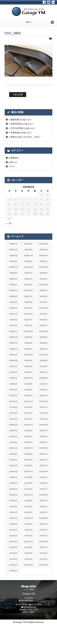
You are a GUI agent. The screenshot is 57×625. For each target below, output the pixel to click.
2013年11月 (28, 495)
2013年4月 (43, 506)
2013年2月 (28, 512)
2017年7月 (43, 407)
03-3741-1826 (23, 604)
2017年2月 (28, 419)
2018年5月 (28, 390)
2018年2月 (28, 395)
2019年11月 (43, 355)
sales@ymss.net (29, 607)
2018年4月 (43, 390)
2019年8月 (43, 360)
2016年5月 (28, 436)
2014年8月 (28, 477)
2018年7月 (43, 384)
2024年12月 (28, 255)
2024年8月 (13, 261)
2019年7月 (13, 366)
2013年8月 (28, 500)
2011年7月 (43, 547)
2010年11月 (28, 565)
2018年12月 (28, 378)
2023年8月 (13, 273)
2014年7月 (43, 477)
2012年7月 (43, 524)
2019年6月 (28, 366)
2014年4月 (43, 483)
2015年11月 (28, 448)
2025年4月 (43, 250)
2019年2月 (43, 372)
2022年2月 (13, 308)
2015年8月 (28, 454)
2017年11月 (28, 401)
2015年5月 (28, 460)
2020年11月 (43, 331)
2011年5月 (28, 553)
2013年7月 (43, 500)
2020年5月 (43, 343)
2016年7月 (43, 430)
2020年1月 (13, 355)
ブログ (12, 166)
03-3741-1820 (36, 604)
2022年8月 (13, 296)
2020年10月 (13, 337)
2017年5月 (28, 413)
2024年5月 (28, 261)
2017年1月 (43, 419)
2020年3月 (28, 349)
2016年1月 (43, 442)
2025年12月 (43, 244)
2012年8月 (28, 524)
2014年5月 (28, 483)
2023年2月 (13, 285)
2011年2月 (28, 559)
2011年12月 (13, 541)
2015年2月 (28, 465)
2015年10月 (43, 448)
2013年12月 (13, 495)
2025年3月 (13, 255)
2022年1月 (28, 308)
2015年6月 (13, 460)
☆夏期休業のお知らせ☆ (20, 119)
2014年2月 (28, 489)
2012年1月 (43, 536)
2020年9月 (28, 337)
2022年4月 (28, 302)
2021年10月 (28, 314)
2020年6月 (28, 343)
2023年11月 (28, 267)
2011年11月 (28, 541)
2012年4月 (43, 530)
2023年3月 (43, 279)
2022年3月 (43, 302)
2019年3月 (28, 372)
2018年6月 (13, 390)
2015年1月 (43, 465)
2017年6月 (13, 413)
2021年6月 (43, 320)
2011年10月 (43, 541)
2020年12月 (28, 331)
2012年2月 (28, 536)
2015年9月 (13, 454)
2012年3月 (13, 536)
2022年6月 (43, 296)
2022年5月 (13, 302)
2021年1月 (13, 331)
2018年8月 (28, 384)
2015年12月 (13, 448)
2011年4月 (43, 553)
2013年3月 (13, 512)
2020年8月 (43, 337)
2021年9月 (43, 314)
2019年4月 (13, 372)
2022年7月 (28, 296)
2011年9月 (13, 547)
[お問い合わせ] (48, 2)
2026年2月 (28, 244)
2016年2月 (28, 442)
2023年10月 (43, 267)
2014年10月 (43, 471)
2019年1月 (13, 378)
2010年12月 (13, 565)
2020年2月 (43, 349)
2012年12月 (13, 518)
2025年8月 (28, 250)
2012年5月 (28, 530)
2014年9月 (13, 477)
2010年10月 (43, 565)
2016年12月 (13, 425)
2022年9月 (43, 290)
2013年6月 (13, 506)
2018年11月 (43, 378)
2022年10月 (28, 290)
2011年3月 (13, 559)
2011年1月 (43, 559)
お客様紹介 (14, 158)
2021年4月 (28, 325)
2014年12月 (13, 471)
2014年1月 (43, 489)
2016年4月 (43, 436)
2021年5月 (13, 325)
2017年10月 (43, 401)
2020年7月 (13, 343)
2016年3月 (13, 442)
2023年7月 (28, 273)
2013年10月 (43, 495)
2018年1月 (43, 395)
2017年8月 (28, 407)
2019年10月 (13, 360)
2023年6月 (43, 273)
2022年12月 (43, 285)
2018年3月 (13, 395)
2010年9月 (13, 571)
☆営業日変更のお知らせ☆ (21, 124)
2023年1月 (28, 285)
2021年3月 (43, 325)
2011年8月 (28, 547)
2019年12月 (28, 355)
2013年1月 (43, 512)
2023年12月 (13, 267)
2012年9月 (13, 524)
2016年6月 (13, 436)
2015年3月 (13, 465)
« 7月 (9, 223)
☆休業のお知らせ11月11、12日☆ (24, 137)
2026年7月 (13, 244)
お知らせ (13, 162)
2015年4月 (43, 460)
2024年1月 (43, 261)
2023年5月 (13, 279)
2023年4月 (28, 279)
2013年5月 (28, 506)
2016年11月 (28, 425)
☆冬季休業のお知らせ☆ (20, 132)
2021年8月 (13, 320)
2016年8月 (28, 430)
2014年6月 (13, 483)
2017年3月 (13, 419)
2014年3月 (13, 489)
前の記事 (18, 94)
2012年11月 (28, 518)
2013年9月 (13, 500)
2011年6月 (13, 553)
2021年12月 (43, 308)
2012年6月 (13, 530)
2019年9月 (28, 360)
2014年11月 (28, 471)
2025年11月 (13, 250)
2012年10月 (43, 518)
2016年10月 (43, 425)
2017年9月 (13, 407)
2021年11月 (13, 314)
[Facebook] (44, 2)
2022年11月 (13, 290)
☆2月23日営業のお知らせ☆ (21, 128)
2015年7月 (43, 454)
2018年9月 (13, 384)
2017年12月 (13, 401)
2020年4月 (13, 349)
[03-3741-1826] (53, 2)
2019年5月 (43, 366)
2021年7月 (28, 320)
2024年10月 (43, 255)
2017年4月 (43, 413)
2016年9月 (13, 430)
